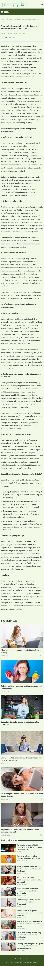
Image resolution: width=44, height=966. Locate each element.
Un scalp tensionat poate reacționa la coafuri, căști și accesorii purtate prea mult (30, 946)
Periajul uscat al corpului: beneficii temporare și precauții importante (29, 913)
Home (3, 19)
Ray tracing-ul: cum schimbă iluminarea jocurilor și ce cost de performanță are (29, 847)
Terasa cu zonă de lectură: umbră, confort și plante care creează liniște (30, 924)
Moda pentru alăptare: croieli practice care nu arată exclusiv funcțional (29, 869)
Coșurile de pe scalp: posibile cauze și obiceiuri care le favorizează (28, 902)
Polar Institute (24, 959)
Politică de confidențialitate (23, 962)
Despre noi (9, 962)
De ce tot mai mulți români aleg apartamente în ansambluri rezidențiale (29, 935)
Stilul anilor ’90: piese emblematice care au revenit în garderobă (29, 880)
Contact (35, 962)
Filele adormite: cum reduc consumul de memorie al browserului (27, 891)
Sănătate (10, 19)
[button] (5, 12)
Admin (3, 33)
